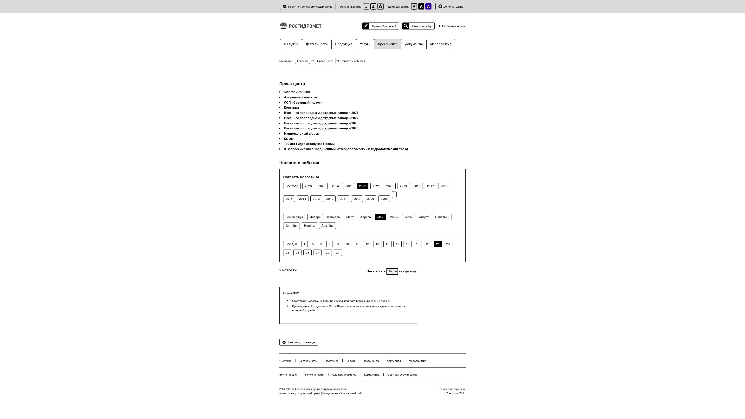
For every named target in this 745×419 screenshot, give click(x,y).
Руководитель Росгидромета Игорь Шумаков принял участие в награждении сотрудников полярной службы (348, 308)
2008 (384, 198)
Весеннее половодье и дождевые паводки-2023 (321, 113)
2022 (362, 186)
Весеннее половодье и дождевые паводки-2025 (321, 123)
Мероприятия (440, 44)
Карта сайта (371, 374)
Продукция (343, 44)
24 (287, 252)
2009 (370, 198)
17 (397, 244)
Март (350, 217)
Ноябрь (309, 225)
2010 (356, 198)
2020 (389, 186)
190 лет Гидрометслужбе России (309, 144)
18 (407, 244)
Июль (408, 217)
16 (387, 244)
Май (380, 217)
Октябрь (291, 225)
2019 (403, 186)
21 (438, 244)
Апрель (365, 217)
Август (424, 217)
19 (417, 244)
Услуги (365, 44)
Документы (414, 44)
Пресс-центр (388, 44)
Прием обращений (384, 26)
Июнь (394, 217)
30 (327, 252)
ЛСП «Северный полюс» (303, 102)
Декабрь (327, 225)
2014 (302, 198)
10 (347, 244)
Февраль (333, 217)
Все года (292, 186)
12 (367, 244)
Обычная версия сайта (402, 374)
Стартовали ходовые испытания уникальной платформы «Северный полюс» (341, 301)
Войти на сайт (288, 374)
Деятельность (317, 44)
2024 (335, 186)
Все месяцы (294, 217)
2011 (343, 198)
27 (317, 252)
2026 (308, 186)
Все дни (291, 244)
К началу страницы (301, 342)
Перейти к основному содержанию (310, 6)
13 (377, 244)
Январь (315, 217)
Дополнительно (453, 6)
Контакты (291, 107)
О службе (291, 44)
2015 (289, 198)
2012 (329, 198)
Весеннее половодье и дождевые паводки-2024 (321, 118)
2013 (316, 198)
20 (428, 244)
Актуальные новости (300, 97)
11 (357, 244)
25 (297, 252)
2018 (416, 186)
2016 (444, 186)
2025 (321, 186)
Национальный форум (302, 133)
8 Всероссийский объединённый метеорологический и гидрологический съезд (346, 149)
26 (307, 252)
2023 (349, 186)
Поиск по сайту (421, 26)
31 (338, 252)
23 (448, 244)
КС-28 (288, 139)
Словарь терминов (344, 374)
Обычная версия (455, 26)
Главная (302, 61)
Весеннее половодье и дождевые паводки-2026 (321, 128)
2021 (376, 186)
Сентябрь (442, 217)
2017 (430, 186)
